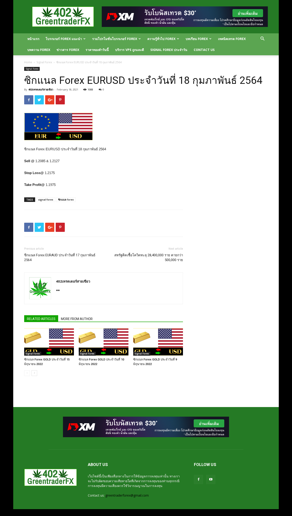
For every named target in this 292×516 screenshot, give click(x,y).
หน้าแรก (33, 39)
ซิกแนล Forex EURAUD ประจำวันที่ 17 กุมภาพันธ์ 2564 (59, 257)
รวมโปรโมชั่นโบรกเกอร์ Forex (114, 39)
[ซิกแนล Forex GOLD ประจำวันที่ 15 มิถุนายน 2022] (49, 342)
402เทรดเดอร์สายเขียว (40, 89)
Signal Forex (44, 62)
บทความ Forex (38, 50)
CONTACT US (204, 50)
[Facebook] (198, 479)
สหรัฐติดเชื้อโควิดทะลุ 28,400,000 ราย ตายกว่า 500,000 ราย (148, 257)
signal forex (45, 199)
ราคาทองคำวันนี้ (97, 50)
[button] (262, 39)
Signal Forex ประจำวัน (168, 50)
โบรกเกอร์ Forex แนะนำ (64, 39)
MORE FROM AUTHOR (77, 319)
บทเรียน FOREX (197, 39)
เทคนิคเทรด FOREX (232, 39)
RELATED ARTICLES (41, 319)
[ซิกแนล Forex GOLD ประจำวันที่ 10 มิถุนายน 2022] (103, 342)
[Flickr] (59, 291)
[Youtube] (210, 479)
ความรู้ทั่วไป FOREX (161, 39)
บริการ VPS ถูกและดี (129, 50)
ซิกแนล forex (66, 199)
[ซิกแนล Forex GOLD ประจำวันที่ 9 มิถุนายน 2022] (158, 342)
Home (28, 62)
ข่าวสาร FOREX (68, 50)
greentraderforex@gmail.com (127, 495)
